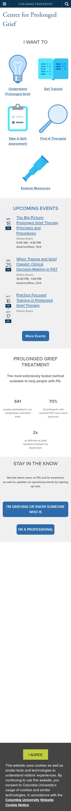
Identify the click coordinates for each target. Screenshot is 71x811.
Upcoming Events (35, 208)
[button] (4, 4)
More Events (35, 336)
